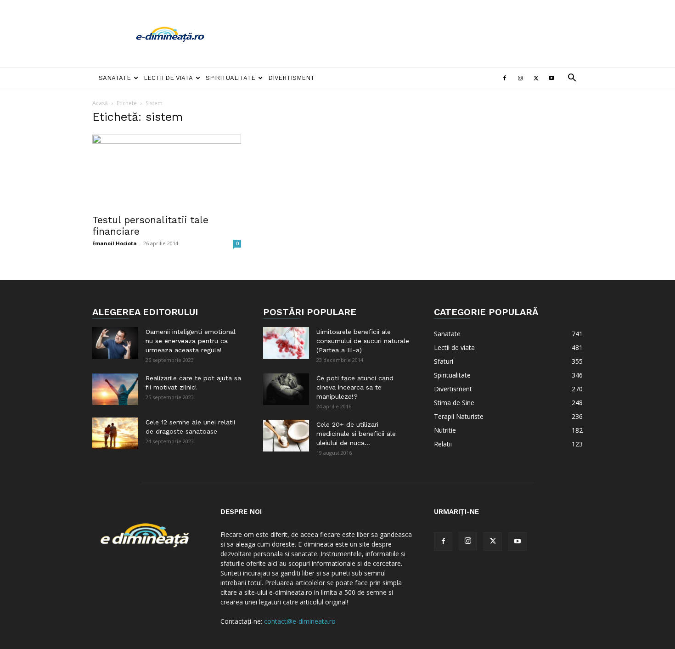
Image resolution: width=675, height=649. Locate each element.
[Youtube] (551, 78)
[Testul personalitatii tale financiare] (166, 171)
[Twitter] (536, 78)
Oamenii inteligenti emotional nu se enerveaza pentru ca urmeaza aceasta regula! (191, 341)
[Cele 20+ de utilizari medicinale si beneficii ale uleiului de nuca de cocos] (286, 435)
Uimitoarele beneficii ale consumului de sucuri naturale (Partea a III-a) (362, 341)
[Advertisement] (415, 33)
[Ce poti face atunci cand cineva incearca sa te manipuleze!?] (286, 389)
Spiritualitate (230, 77)
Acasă (100, 103)
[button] (572, 78)
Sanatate (115, 77)
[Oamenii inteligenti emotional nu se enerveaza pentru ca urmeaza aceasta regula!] (115, 343)
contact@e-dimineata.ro (300, 621)
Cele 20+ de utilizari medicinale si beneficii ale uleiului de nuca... (356, 433)
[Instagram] (520, 78)
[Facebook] (505, 78)
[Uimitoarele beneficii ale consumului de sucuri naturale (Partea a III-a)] (286, 343)
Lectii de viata (168, 77)
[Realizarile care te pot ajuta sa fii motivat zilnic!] (115, 389)
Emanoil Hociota (114, 243)
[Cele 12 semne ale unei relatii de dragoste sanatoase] (115, 433)
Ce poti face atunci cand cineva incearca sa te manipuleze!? (355, 387)
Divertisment (291, 77)
